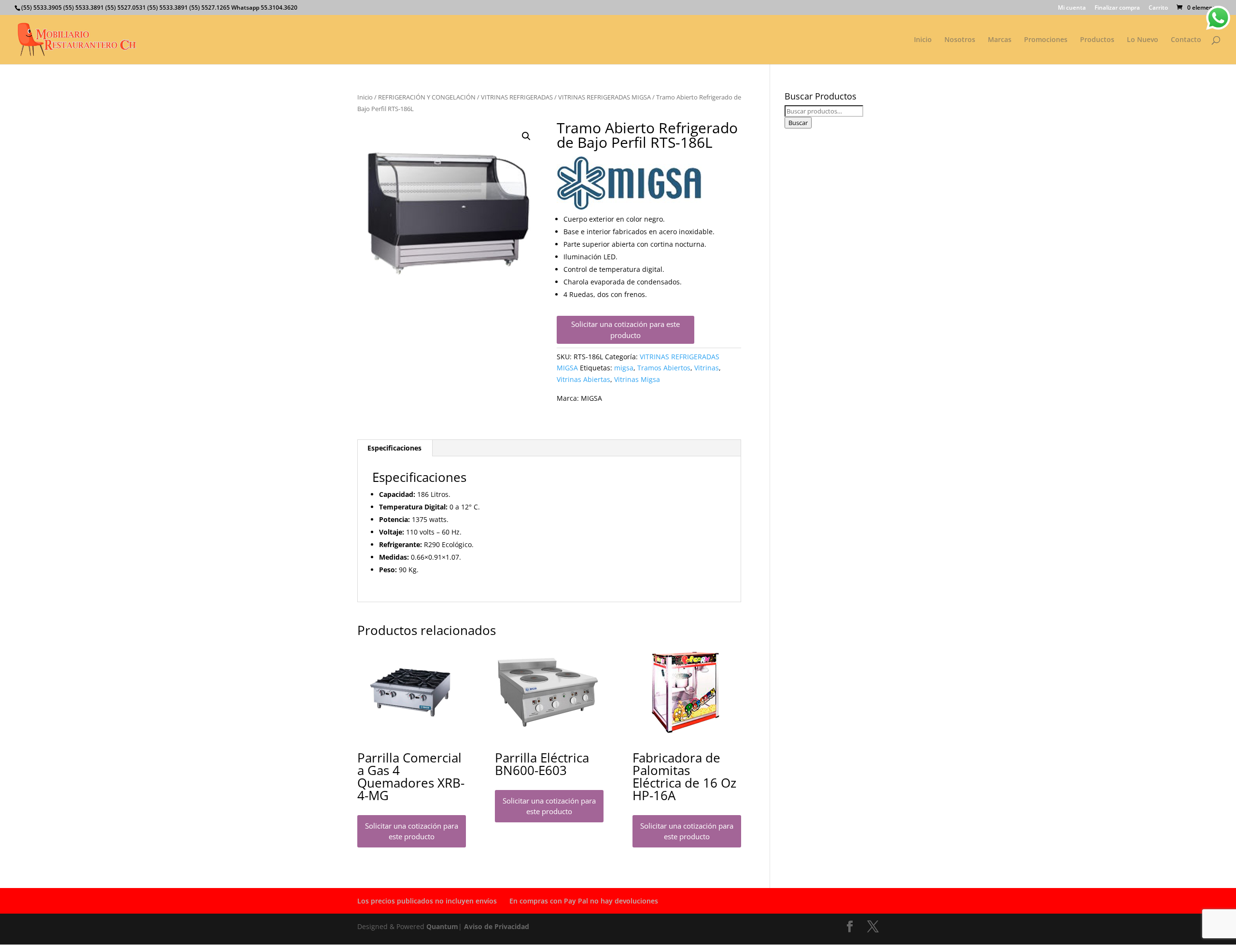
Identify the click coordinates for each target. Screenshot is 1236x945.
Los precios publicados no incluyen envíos (427, 900)
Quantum (442, 926)
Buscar (798, 122)
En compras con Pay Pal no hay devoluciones (583, 900)
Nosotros (959, 40)
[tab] (395, 448)
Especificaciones (394, 447)
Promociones (1045, 40)
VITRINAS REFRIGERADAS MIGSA (604, 97)
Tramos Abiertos (663, 367)
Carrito (1158, 8)
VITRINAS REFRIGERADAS (517, 97)
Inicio (923, 40)
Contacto (1186, 40)
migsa (623, 367)
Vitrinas (706, 367)
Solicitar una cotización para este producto (625, 329)
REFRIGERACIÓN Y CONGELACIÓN (427, 97)
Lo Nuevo (1142, 40)
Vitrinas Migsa (637, 379)
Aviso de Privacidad (496, 926)
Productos (1097, 40)
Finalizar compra (1117, 8)
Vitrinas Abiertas (583, 379)
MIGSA (591, 398)
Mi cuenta (1072, 8)
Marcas (999, 40)
